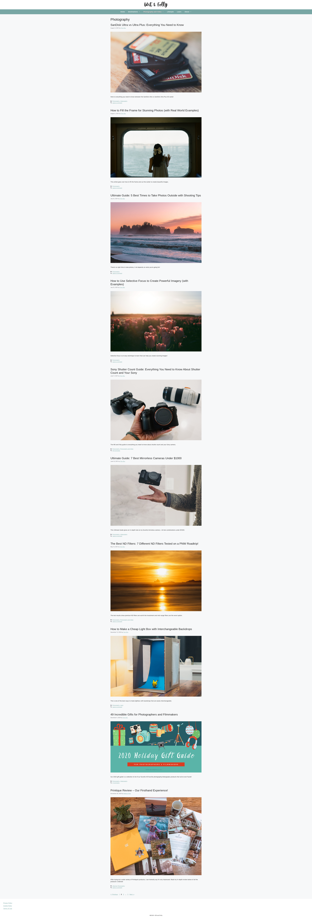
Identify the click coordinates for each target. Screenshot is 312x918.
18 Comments (116, 450)
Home (122, 12)
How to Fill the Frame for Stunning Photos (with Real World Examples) (154, 110)
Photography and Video (152, 12)
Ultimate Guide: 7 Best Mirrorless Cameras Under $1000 (146, 458)
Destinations (133, 12)
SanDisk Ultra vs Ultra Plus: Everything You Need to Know (147, 24)
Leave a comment (117, 103)
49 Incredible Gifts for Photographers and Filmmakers (144, 714)
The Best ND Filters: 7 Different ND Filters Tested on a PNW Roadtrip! (154, 543)
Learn (179, 12)
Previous (114, 894)
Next (132, 894)
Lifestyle (170, 12)
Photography (116, 101)
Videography (123, 101)
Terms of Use (7, 908)
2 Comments (116, 783)
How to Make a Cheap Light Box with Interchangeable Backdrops (151, 629)
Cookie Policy (7, 906)
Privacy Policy (7, 903)
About (187, 12)
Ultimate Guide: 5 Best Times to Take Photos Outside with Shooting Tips (155, 195)
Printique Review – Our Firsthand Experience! (139, 790)
